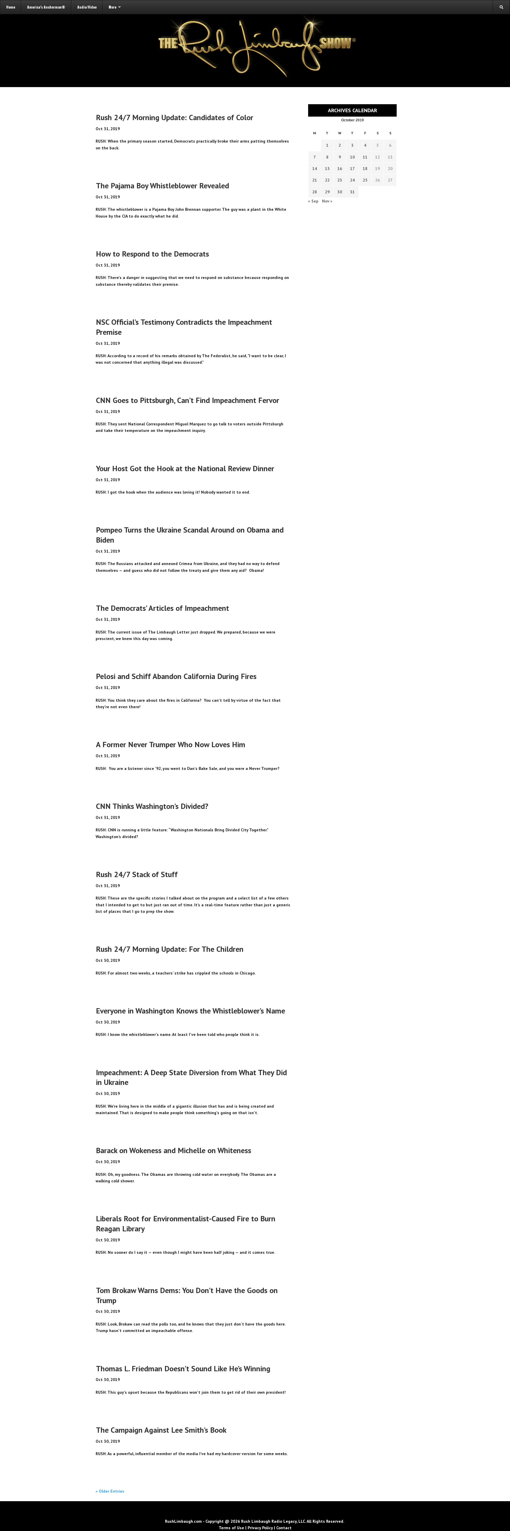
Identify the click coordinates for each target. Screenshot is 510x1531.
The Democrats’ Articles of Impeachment (162, 608)
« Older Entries (110, 1491)
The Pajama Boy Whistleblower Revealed (162, 185)
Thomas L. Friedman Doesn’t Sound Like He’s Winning (183, 1368)
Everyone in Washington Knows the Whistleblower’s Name (190, 1011)
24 (352, 180)
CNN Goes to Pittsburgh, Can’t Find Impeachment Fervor (187, 400)
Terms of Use (231, 1527)
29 (327, 192)
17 (352, 168)
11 (365, 157)
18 (365, 168)
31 (352, 192)
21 (314, 180)
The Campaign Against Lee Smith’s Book (161, 1430)
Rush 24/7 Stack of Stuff (137, 874)
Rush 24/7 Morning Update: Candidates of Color (174, 117)
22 (327, 180)
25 (365, 180)
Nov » (327, 201)
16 (339, 168)
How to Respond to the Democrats (152, 254)
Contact (284, 1527)
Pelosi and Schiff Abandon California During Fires (176, 676)
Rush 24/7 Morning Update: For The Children (169, 949)
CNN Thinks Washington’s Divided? (152, 806)
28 (314, 192)
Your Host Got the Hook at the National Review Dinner (185, 468)
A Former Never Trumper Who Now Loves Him (170, 744)
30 (339, 192)
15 (327, 168)
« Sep (313, 201)
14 (314, 168)
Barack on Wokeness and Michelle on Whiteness (173, 1150)
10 (352, 157)
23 (339, 180)
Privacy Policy (260, 1527)
